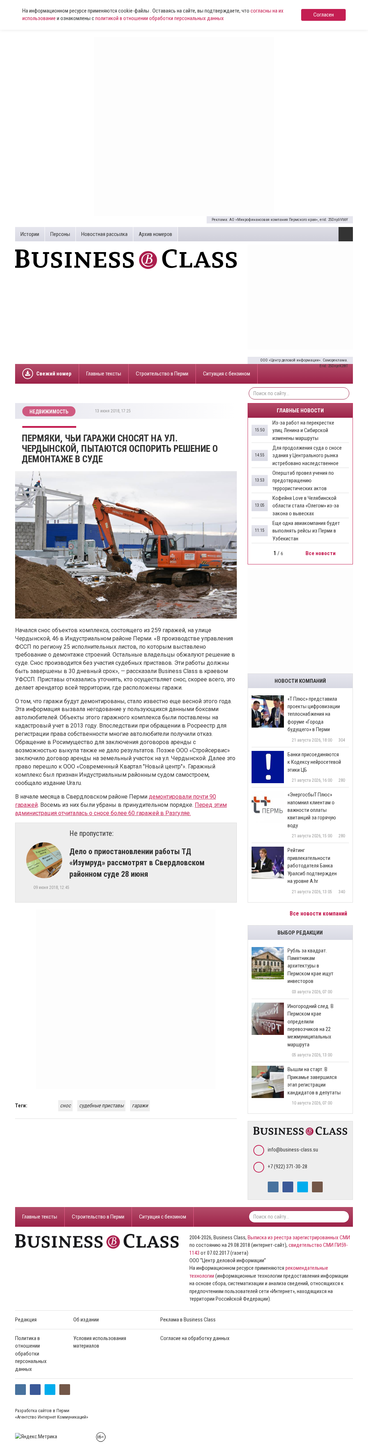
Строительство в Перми (162, 373)
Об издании (86, 1319)
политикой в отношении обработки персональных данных (159, 18)
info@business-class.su (293, 1149)
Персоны (60, 234)
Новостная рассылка (104, 234)
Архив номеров (155, 234)
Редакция (26, 1319)
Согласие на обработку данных (195, 1338)
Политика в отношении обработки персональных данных (31, 1353)
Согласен (323, 14)
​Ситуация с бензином (226, 373)
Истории (29, 234)
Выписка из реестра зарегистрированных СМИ (299, 1237)
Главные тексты (103, 373)
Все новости (321, 553)
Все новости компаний (319, 913)
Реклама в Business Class (188, 1319)
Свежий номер (54, 373)
